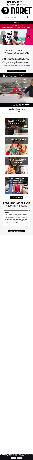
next (28, 36)
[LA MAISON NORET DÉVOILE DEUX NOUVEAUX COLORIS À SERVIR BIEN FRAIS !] (16, 118)
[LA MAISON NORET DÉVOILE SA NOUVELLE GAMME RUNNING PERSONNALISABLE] (16, 177)
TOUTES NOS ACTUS (16, 197)
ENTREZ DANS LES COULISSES (16, 71)
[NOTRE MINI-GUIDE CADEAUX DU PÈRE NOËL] (16, 138)
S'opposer (19, 457)
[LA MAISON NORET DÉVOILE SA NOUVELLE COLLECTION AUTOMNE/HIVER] (16, 157)
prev (4, 36)
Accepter (13, 457)
